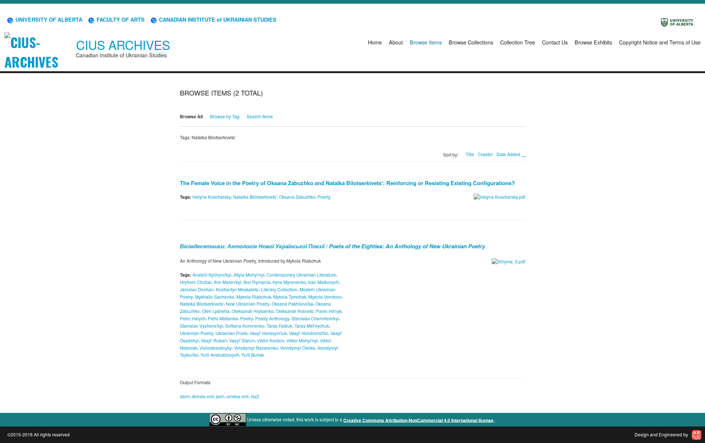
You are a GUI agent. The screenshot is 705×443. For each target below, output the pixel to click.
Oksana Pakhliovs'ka (292, 303)
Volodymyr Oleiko (297, 347)
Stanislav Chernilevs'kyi (315, 318)
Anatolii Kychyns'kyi (211, 274)
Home (375, 42)
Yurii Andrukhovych (219, 355)
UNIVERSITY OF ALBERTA (48, 19)
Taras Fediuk (279, 326)
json (220, 396)
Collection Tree (517, 42)
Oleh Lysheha (215, 311)
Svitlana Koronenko (244, 326)
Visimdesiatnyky (215, 347)
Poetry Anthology (272, 318)
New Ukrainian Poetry (248, 303)
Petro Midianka (223, 318)
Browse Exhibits (593, 42)
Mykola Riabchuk (253, 296)
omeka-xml (238, 396)
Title (470, 154)
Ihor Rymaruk (256, 282)
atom (185, 396)
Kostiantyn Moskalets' (237, 289)
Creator (485, 154)
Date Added (508, 154)
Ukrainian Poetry (196, 333)
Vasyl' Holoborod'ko (308, 333)
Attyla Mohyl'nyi (249, 274)
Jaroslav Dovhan (197, 289)
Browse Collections (471, 42)
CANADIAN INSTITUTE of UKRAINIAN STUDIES (217, 19)
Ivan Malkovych (323, 282)
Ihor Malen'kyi (227, 282)
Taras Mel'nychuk (311, 326)
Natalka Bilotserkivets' (255, 197)
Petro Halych (193, 318)
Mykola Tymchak (289, 296)
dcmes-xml (203, 396)
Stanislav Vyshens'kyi (201, 326)
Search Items (260, 116)
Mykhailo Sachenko (214, 296)
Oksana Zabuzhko (297, 197)
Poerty (324, 197)
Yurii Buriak (252, 355)
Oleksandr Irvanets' (295, 311)
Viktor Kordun (270, 340)
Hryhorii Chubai (196, 282)
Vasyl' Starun (242, 340)
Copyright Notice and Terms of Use (660, 42)
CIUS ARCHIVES (123, 45)
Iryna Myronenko (289, 282)
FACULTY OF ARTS (120, 19)
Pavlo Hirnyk (328, 311)
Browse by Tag (224, 116)
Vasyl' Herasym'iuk (268, 333)
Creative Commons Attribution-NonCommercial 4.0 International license (419, 420)
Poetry (246, 318)
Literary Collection (279, 289)
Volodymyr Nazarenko (256, 347)
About (396, 42)
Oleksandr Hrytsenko (253, 311)
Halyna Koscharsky (211, 197)
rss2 (255, 396)
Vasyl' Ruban (214, 340)
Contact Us (555, 42)
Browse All (191, 116)
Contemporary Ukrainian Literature (301, 274)
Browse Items (426, 42)
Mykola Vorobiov (324, 296)
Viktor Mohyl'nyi (302, 340)
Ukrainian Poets (231, 333)
